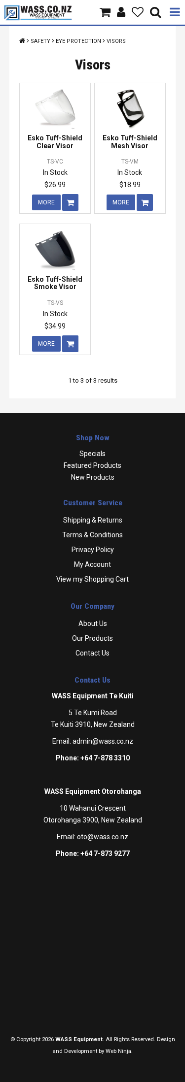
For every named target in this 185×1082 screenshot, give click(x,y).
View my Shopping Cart (92, 579)
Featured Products (92, 465)
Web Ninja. (119, 1051)
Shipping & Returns (92, 520)
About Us (92, 623)
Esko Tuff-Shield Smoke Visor (55, 283)
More (46, 202)
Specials (92, 454)
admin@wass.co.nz (103, 741)
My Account (92, 564)
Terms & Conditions (92, 535)
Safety (40, 41)
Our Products (92, 638)
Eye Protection (78, 41)
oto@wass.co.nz (102, 837)
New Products (92, 477)
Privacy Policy (93, 550)
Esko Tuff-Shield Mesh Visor (130, 141)
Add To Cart (70, 202)
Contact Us (92, 653)
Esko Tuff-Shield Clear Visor (55, 141)
